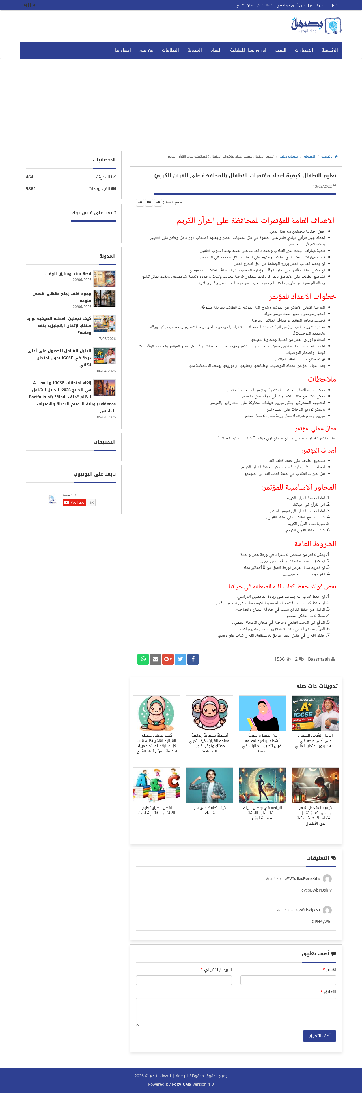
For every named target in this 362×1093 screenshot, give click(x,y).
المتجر (280, 50)
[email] (155, 659)
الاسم (329, 970)
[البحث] (24, 47)
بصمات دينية (289, 156)
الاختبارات (304, 50)
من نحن (146, 50)
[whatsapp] (143, 659)
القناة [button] (216, 50)
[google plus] (168, 659)
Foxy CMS (181, 1084)
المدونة (309, 156)
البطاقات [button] (170, 50)
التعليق (328, 992)
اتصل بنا (123, 50)
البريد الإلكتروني (216, 970)
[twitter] (180, 659)
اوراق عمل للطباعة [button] (248, 50)
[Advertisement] (181, 107)
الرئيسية (330, 50)
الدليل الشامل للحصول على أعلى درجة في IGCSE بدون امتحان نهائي (287, 5)
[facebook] (193, 659)
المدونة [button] (195, 50)
